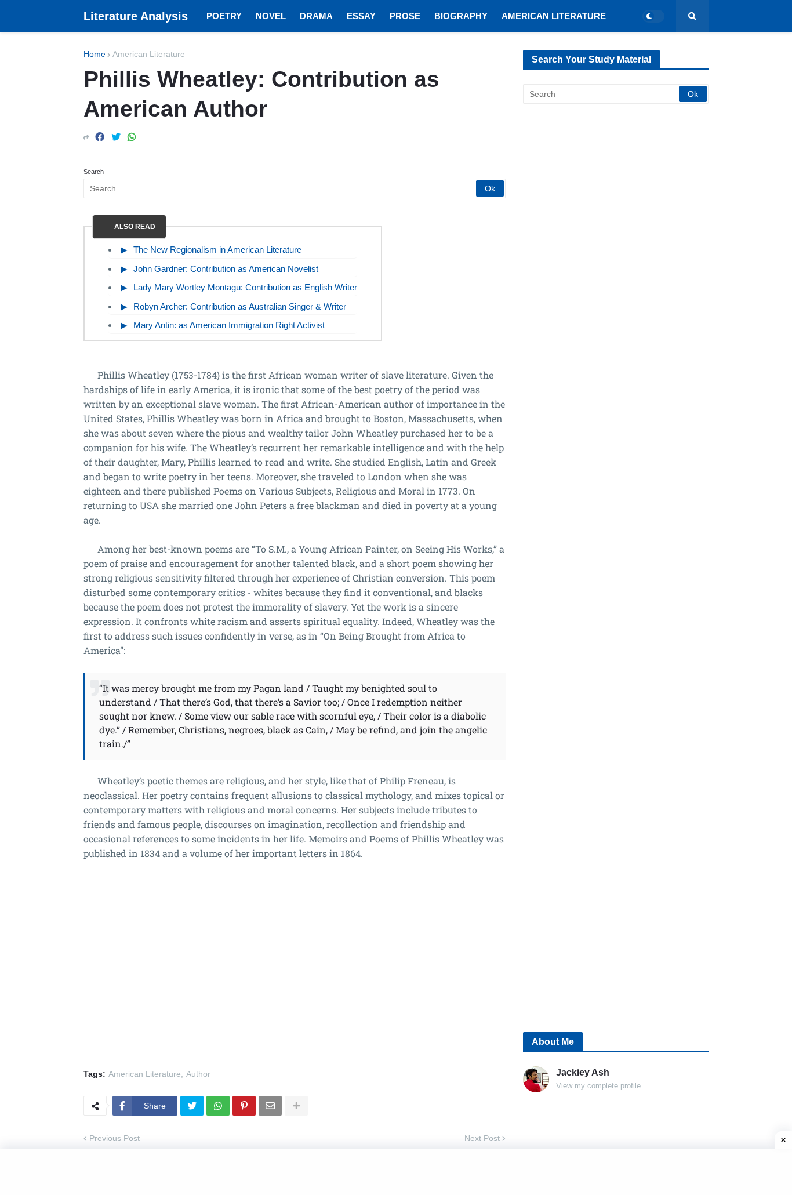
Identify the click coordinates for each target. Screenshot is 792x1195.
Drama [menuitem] (316, 16)
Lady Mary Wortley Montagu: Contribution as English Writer (245, 287)
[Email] (270, 1106)
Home (94, 54)
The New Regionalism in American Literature (217, 250)
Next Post (482, 1138)
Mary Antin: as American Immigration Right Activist (229, 325)
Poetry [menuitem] (224, 16)
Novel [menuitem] (271, 16)
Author (198, 1074)
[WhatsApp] (132, 137)
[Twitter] (116, 137)
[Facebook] (99, 137)
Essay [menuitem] (361, 16)
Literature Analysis (135, 16)
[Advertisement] (294, 971)
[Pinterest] (244, 1106)
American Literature (148, 54)
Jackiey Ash (582, 1072)
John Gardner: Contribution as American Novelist (225, 269)
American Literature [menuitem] (554, 16)
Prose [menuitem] (405, 16)
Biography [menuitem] (461, 16)
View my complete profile (598, 1085)
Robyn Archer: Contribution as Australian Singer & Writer (239, 306)
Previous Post (114, 1138)
